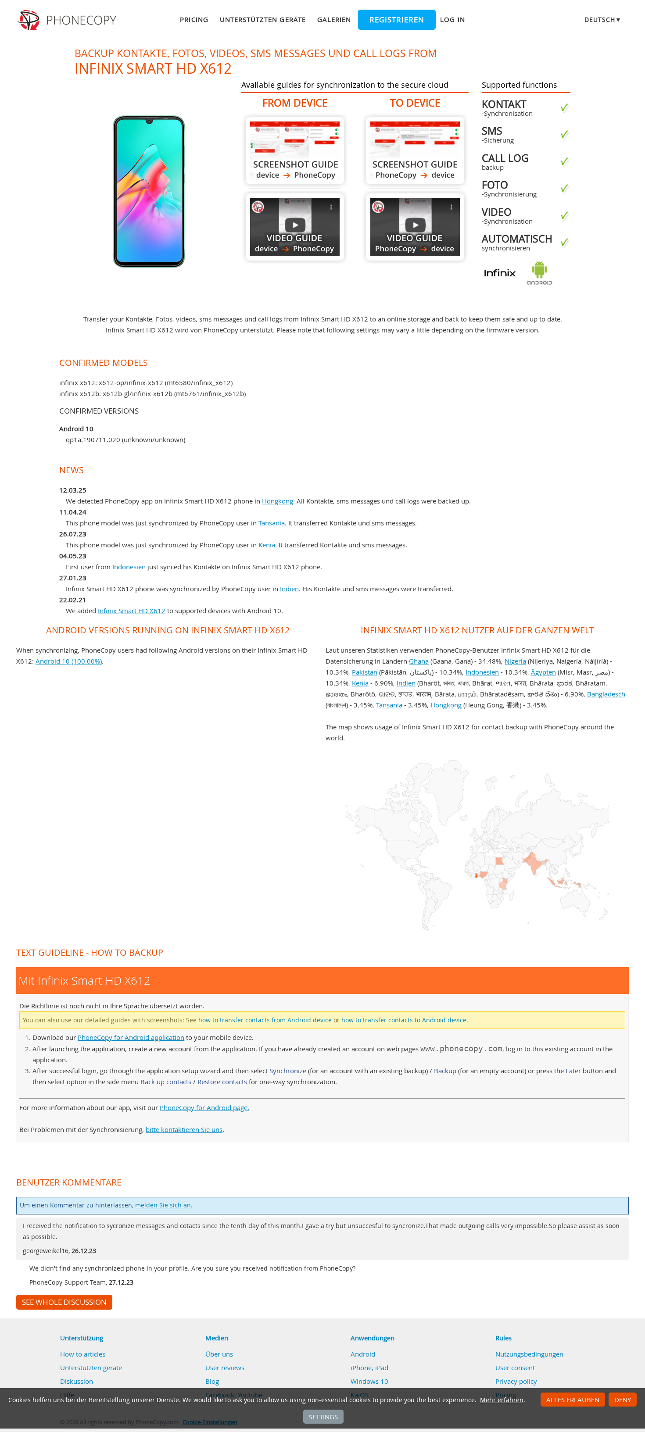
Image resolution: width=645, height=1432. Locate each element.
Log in (452, 19)
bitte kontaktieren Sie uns (184, 1129)
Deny (622, 1399)
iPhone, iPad (369, 1367)
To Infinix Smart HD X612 (415, 150)
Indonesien (129, 566)
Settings (323, 1416)
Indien (289, 588)
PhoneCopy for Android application (131, 1037)
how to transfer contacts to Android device (403, 1020)
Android (363, 1354)
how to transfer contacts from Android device (265, 1020)
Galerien (334, 19)
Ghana (419, 661)
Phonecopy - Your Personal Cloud (68, 20)
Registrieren (396, 20)
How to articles (82, 1354)
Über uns (219, 1354)
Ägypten (543, 672)
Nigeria (515, 661)
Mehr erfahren (501, 1400)
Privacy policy (516, 1381)
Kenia (266, 544)
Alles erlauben (572, 1399)
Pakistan (364, 672)
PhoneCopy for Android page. (204, 1107)
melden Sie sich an (163, 1205)
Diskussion (76, 1381)
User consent (515, 1367)
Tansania (271, 522)
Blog (212, 1381)
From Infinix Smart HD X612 (295, 150)
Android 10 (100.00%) (69, 661)
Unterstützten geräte (263, 19)
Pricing (194, 19)
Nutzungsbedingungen (529, 1354)
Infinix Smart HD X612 (131, 610)
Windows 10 (369, 1381)
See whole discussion (64, 1302)
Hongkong (277, 500)
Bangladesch (606, 693)
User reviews (224, 1367)
